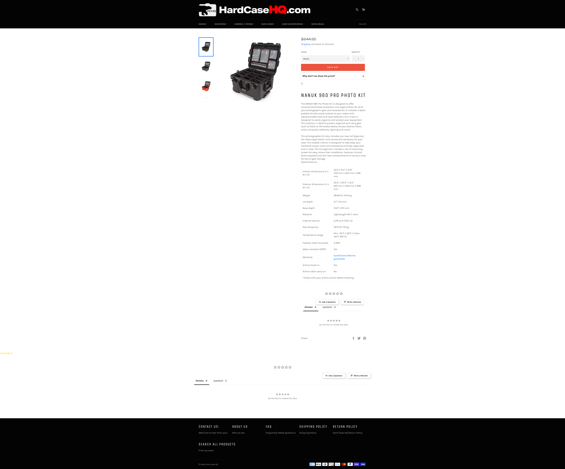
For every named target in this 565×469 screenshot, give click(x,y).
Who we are (238, 432)
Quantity (356, 52)
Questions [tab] (327, 307)
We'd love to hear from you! (213, 432)
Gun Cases (267, 24)
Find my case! (206, 450)
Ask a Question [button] (329, 302)
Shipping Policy (307, 432)
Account (362, 24)
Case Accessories (293, 24)
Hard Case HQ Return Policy (347, 432)
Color (304, 52)
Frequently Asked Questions (281, 432)
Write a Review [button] (354, 302)
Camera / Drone (244, 24)
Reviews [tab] (309, 307)
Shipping (305, 44)
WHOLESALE (317, 24)
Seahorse (221, 24)
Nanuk (203, 24)
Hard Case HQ (212, 464)
